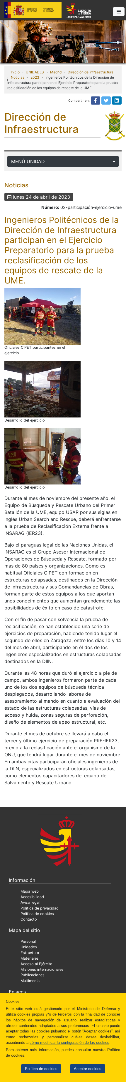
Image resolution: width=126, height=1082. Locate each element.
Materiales (30, 958)
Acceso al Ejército (36, 964)
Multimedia (30, 981)
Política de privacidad (40, 908)
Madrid (56, 72)
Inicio (15, 72)
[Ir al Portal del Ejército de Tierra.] (63, 41)
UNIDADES (35, 72)
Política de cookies (41, 1069)
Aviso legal (30, 902)
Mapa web (30, 891)
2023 (34, 77)
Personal (28, 941)
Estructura (30, 953)
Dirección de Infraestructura (90, 72)
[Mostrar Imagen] (42, 316)
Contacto (29, 919)
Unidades (29, 947)
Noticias (17, 77)
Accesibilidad (32, 897)
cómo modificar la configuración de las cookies (69, 1042)
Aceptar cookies (87, 1069)
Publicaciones (33, 975)
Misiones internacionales (42, 969)
